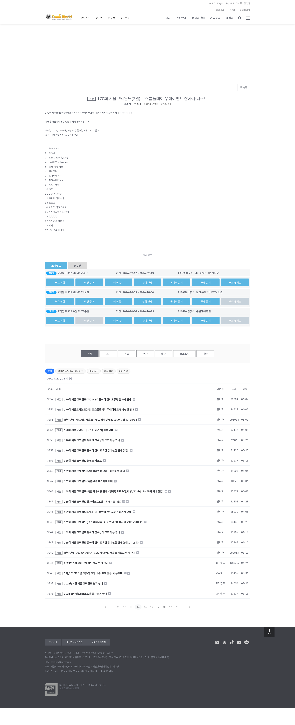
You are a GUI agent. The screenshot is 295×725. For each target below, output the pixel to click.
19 (170, 607)
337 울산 (108, 371)
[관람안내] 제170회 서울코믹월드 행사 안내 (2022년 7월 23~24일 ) (100, 419)
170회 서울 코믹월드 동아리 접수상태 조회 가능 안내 (92, 440)
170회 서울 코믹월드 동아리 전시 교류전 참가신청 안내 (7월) (96, 450)
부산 (145, 353)
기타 (205, 353)
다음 (183, 607)
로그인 (232, 10)
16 (151, 607)
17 (158, 607)
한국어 (247, 3)
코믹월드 (85, 17)
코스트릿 (184, 353)
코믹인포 (125, 17)
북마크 (212, 3)
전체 (89, 353)
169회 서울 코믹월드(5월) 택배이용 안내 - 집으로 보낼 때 (94, 470)
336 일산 (93, 371)
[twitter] (217, 642)
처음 (105, 607)
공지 (168, 17)
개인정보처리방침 (74, 642)
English (220, 3)
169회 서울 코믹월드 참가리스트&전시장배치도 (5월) (93, 501)
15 (145, 607)
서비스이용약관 (99, 642)
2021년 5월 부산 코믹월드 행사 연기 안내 (86, 563)
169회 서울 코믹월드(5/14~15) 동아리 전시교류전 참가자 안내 (98, 511)
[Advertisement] (147, 56)
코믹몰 (99, 17)
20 (176, 607)
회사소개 (53, 642)
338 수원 (123, 371)
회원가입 (220, 10)
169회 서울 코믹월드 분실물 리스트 (83, 460)
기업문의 (215, 17)
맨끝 (189, 607)
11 (118, 607)
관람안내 (181, 17)
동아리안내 (198, 17)
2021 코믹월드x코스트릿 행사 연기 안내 (86, 593)
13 (131, 607)
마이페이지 (245, 10)
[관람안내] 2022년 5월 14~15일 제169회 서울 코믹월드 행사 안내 (100, 552)
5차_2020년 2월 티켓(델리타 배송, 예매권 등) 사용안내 (93, 573)
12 (124, 607)
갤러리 (230, 17)
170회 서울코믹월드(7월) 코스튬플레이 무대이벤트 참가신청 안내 (99, 409)
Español (230, 3)
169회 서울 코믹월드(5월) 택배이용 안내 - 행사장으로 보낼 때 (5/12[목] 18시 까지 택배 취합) (114, 491)
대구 (163, 353)
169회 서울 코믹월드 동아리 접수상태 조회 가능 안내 (92, 532)
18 (164, 607)
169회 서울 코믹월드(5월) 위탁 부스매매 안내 (88, 481)
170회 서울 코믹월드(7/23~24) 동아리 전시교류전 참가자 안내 (98, 399)
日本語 (238, 3)
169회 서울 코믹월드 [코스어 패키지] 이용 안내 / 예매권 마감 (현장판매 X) (103, 522)
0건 (139, 104)
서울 (126, 353)
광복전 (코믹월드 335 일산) (70, 371)
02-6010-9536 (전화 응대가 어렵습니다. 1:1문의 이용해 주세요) (139, 657)
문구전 (111, 17)
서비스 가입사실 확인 (69, 688)
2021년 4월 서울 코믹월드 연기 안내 (83, 583)
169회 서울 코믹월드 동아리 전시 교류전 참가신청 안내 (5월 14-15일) (101, 542)
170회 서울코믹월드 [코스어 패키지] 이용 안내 (89, 429)
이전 (112, 607)
